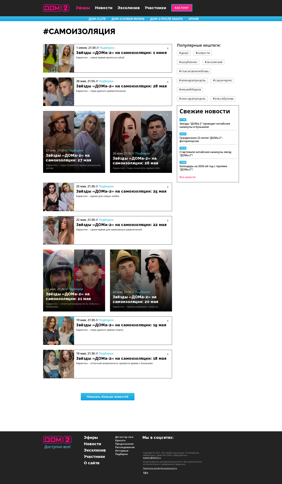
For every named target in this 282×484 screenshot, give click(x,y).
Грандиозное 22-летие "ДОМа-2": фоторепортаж (201, 139)
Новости (104, 7)
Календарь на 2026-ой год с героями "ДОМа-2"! (203, 168)
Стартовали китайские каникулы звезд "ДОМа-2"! (205, 153)
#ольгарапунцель (192, 98)
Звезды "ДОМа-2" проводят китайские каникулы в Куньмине (205, 125)
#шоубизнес (188, 62)
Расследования (125, 447)
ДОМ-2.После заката (166, 19)
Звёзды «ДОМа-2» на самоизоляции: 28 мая (121, 86)
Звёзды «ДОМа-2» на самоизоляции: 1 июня (121, 52)
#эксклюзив (213, 62)
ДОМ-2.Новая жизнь (127, 19)
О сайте (92, 463)
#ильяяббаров (190, 89)
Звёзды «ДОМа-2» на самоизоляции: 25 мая (121, 191)
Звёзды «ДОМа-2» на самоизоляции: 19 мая (121, 325)
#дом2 (184, 53)
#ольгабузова (223, 98)
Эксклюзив (129, 7)
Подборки (107, 48)
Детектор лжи (124, 437)
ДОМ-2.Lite (97, 19)
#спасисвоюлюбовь (194, 71)
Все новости (188, 177)
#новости (203, 53)
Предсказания (124, 443)
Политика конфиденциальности (160, 468)
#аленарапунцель (192, 80)
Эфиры (83, 7)
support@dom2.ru (152, 457)
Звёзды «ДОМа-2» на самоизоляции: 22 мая (121, 224)
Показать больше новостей (107, 396)
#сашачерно (222, 80)
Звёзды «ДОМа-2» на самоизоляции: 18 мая (121, 358)
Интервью (122, 450)
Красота (120, 440)
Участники (155, 7)
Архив (193, 19)
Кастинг (182, 7)
